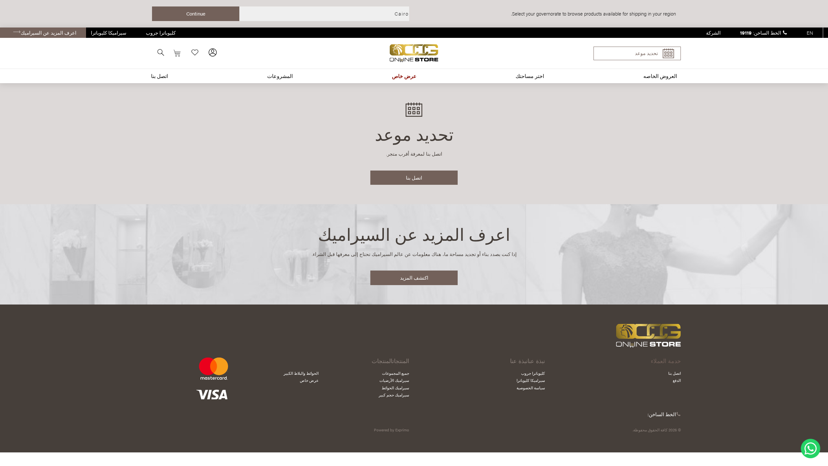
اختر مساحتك (530, 76)
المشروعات (280, 76)
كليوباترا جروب (161, 32)
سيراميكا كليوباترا (108, 32)
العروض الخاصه (660, 76)
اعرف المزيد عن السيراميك (48, 32)
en (810, 32)
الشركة (713, 32)
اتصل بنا (159, 76)
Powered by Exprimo (391, 430)
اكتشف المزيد (414, 277)
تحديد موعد (646, 53)
